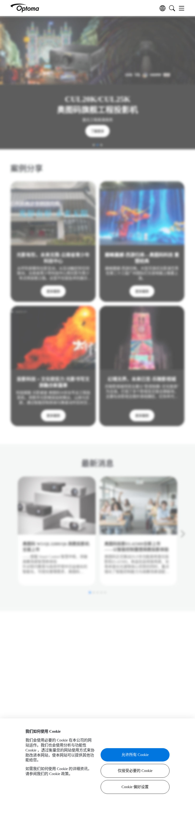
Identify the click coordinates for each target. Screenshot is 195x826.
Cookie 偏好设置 (135, 787)
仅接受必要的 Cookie (135, 771)
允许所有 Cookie (135, 755)
